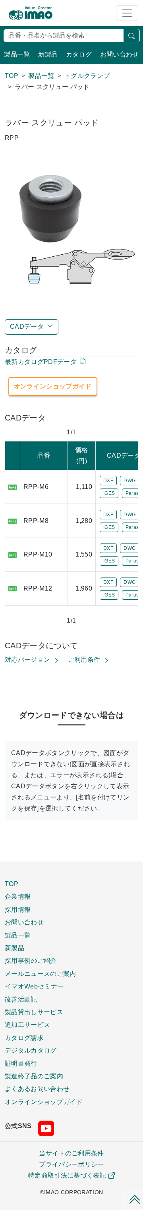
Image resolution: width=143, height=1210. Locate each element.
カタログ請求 (24, 1037)
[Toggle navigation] (127, 13)
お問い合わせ (119, 54)
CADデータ (27, 326)
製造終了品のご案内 (34, 1075)
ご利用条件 (84, 659)
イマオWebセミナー (34, 986)
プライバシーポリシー (71, 1164)
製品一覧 (17, 54)
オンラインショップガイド (53, 386)
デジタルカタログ (31, 1050)
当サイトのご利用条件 (71, 1153)
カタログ (79, 54)
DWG (129, 480)
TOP (11, 883)
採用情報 (18, 909)
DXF (108, 480)
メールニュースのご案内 (40, 973)
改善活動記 (21, 999)
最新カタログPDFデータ (41, 361)
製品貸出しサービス (34, 1011)
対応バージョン (27, 659)
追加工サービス (27, 1024)
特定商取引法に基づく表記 (67, 1175)
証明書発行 (21, 1063)
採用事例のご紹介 (31, 960)
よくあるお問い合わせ (37, 1088)
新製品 (48, 54)
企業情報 (18, 896)
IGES (109, 493)
